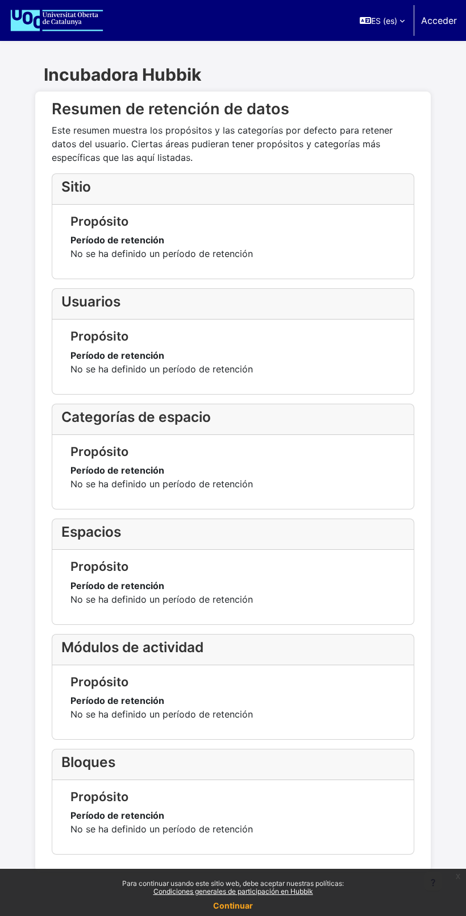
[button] (382, 20)
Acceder (439, 20)
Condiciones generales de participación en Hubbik (233, 891)
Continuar (233, 905)
